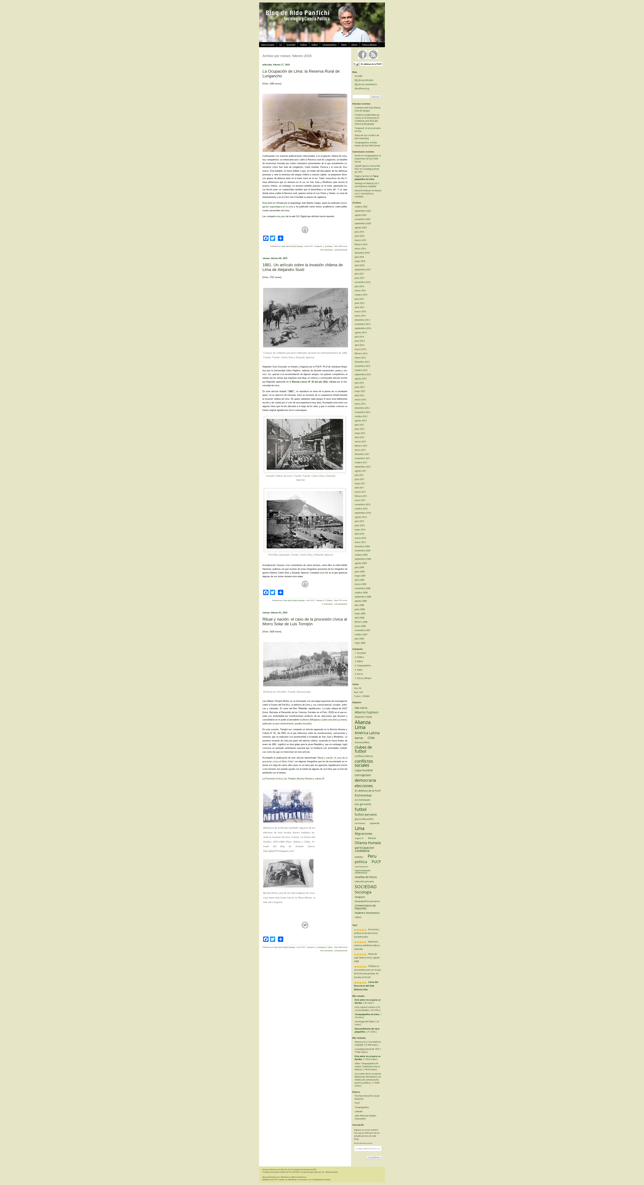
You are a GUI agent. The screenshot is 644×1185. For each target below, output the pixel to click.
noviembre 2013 (362, 366)
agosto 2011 (361, 470)
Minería (372, 838)
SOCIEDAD (366, 887)
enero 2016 (360, 290)
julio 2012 (359, 424)
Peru (372, 856)
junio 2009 (360, 571)
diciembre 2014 (362, 319)
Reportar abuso (332, 1172)
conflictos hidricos (364, 756)
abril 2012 (359, 437)
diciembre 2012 (362, 408)
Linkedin (359, 1111)
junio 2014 (360, 340)
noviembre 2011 (362, 458)
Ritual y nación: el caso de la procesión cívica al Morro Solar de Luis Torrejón (304, 621)
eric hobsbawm (362, 799)
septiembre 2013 (363, 374)
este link (324, 572)
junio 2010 (360, 525)
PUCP (376, 861)
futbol (360, 809)
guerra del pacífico (364, 818)
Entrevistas (363, 795)
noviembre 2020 (362, 219)
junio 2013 (360, 387)
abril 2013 (359, 395)
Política (303, 44)
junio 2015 (360, 303)
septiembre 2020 (363, 223)
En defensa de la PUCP (368, 790)
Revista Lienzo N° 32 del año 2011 (310, 382)
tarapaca (360, 896)
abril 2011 (359, 487)
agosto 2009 (361, 563)
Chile (371, 738)
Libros (354, 44)
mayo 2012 (360, 433)
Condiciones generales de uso (312, 1172)
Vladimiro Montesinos (367, 912)
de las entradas (364, 80)
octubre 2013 (361, 370)
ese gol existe (363, 804)
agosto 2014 (361, 332)
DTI (314, 1169)
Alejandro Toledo (363, 716)
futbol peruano (366, 814)
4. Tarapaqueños (363, 665)
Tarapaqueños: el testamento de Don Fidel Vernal (367, 144)
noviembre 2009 (362, 550)
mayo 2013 (360, 391)
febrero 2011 (361, 496)
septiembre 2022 (363, 210)
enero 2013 (360, 403)
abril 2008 (359, 617)
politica (361, 861)
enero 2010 (360, 542)
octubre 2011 (361, 462)
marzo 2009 (360, 584)
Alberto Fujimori (367, 712)
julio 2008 (359, 605)
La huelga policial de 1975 (367, 1049)
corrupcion (363, 775)
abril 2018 (359, 265)
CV (280, 44)
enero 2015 (360, 315)
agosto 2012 (361, 420)
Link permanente (340, 250)
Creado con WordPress (288, 1179)
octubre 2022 (361, 206)
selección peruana (364, 881)
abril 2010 (359, 533)
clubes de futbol (363, 749)
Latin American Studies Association (365, 1117)
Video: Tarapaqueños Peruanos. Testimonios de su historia (367, 1066)
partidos (359, 856)
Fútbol (315, 44)
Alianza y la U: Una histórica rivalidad (367, 185)
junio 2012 (360, 428)
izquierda (374, 823)
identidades (360, 823)
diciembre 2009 (362, 546)
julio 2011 (359, 475)
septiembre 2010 (363, 512)
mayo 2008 (360, 613)
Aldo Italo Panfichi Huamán (293, 246)
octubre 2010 (361, 508)
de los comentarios (366, 84)
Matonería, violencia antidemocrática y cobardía (367, 945)
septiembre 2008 (363, 596)
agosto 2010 (361, 517)
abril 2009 (359, 579)
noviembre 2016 (362, 282)
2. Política (328, 600)
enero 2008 (360, 626)
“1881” (290, 391)
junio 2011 (360, 479)
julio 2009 (359, 567)
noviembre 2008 (362, 588)
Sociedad (290, 44)
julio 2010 (359, 521)
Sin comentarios (326, 250)
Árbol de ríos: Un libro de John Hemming (367, 137)
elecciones (364, 785)
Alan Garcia (361, 707)
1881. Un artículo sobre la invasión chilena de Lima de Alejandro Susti (302, 267)
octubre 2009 (361, 554)
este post (280, 216)
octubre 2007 (361, 634)
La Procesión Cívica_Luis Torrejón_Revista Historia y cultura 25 (293, 778)
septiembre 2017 (363, 269)
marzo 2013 (360, 399)
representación (361, 866)
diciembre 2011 (362, 454)
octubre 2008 (361, 592)
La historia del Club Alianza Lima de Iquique (367, 109)
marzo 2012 (360, 441)
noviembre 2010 (362, 504)
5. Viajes (358, 669)
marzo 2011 (360, 491)
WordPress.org (362, 88)
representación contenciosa (362, 871)
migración (359, 838)
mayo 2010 (360, 529)
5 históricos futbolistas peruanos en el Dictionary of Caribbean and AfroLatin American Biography (367, 119)
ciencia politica (362, 742)
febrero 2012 (361, 445)
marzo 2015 (360, 311)
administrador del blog (321, 1179)
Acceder (359, 75)
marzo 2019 (360, 240)
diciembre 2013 (362, 361)
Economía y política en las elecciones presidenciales (366, 933)
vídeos (358, 917)
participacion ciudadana (364, 849)
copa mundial (364, 770)
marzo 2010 (360, 538)
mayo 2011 (360, 483)
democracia (365, 780)
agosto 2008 (361, 600)
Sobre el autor (268, 44)
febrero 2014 (361, 353)
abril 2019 (359, 236)
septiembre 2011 (363, 466)
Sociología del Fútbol (365, 1021)
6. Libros (329, 947)
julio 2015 (359, 298)
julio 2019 (359, 231)
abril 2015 (359, 307)
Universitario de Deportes (365, 906)
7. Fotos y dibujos (363, 678)
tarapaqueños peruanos (367, 901)
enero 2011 (360, 500)
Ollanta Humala (368, 842)
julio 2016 (359, 286)
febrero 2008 (361, 621)
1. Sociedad (327, 246)
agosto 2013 (361, 378)
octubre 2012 (361, 416)
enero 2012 (360, 449)
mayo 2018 (360, 261)
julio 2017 (359, 273)
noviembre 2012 (362, 412)
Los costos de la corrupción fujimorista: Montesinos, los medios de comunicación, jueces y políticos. (368, 1078)
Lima (359, 828)
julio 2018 (359, 257)
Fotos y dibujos (369, 44)
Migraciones (363, 833)
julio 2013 (359, 382)
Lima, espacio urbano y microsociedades (367, 1009)
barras (359, 738)
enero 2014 (360, 357)
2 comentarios (327, 604)
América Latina (367, 732)
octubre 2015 (361, 294)
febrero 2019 (361, 244)
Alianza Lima (363, 724)
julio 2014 (359, 336)
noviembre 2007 (362, 630)
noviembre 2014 (362, 324)
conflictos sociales (364, 763)
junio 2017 (360, 277)
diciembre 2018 (362, 252)
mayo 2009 (360, 575)
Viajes (344, 44)
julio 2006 (359, 638)
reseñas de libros (366, 877)
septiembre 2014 (363, 328)
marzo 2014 (360, 349)
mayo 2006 (360, 642)
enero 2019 (360, 248)
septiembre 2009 (363, 559)
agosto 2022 (361, 215)
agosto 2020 (361, 227)
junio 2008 (360, 609)
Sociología (363, 892)
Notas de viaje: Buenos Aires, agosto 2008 (367, 957)
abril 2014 (359, 345)
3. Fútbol (359, 661)
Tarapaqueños (329, 44)
